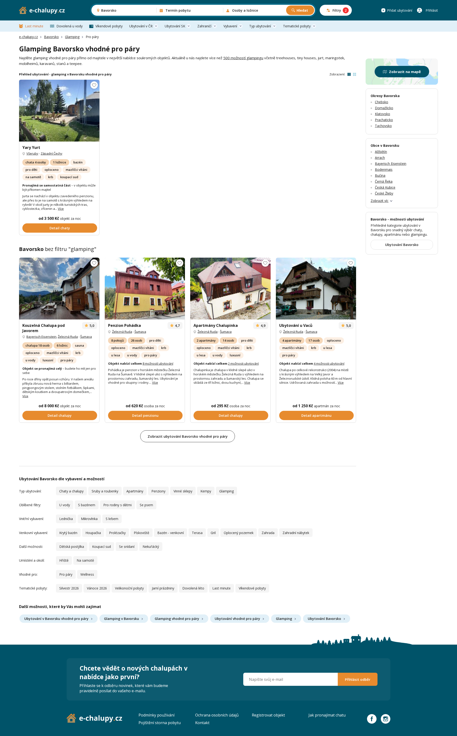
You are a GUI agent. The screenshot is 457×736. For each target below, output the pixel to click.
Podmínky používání (156, 715)
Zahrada (268, 532)
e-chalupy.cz (28, 36)
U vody (64, 505)
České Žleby (384, 193)
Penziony (158, 491)
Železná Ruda (68, 336)
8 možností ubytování (158, 363)
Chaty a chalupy (71, 491)
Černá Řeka (383, 181)
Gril (213, 532)
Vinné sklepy (183, 491)
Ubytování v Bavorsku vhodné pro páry (56, 618)
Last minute (34, 26)
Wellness (87, 574)
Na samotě (85, 560)
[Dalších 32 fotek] (230, 288)
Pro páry (65, 574)
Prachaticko (384, 120)
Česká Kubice (385, 187)
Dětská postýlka (71, 546)
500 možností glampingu (243, 57)
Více (61, 208)
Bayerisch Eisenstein (41, 336)
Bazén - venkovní (170, 532)
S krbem (112, 518)
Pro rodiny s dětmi (117, 505)
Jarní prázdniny (163, 588)
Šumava (86, 336)
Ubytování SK (175, 26)
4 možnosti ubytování (329, 363)
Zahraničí (204, 26)
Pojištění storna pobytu (160, 722)
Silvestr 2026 (69, 588)
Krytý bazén (68, 532)
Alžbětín (381, 151)
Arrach (380, 157)
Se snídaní (126, 546)
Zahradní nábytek (296, 532)
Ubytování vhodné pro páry (237, 618)
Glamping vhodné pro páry (177, 618)
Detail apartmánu (316, 415)
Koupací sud (101, 546)
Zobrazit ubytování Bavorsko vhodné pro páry (188, 436)
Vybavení (230, 26)
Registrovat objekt (268, 715)
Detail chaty (60, 228)
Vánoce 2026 (97, 588)
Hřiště (64, 560)
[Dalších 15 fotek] (59, 111)
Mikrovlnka (89, 518)
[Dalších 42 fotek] (59, 288)
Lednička (66, 518)
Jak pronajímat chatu (327, 715)
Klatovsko (382, 114)
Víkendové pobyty (109, 26)
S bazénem (86, 505)
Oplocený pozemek (238, 532)
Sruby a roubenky (105, 491)
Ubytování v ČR (141, 26)
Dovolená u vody (69, 26)
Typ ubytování (260, 26)
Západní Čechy (51, 153)
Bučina (380, 175)
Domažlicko (384, 108)
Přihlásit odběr (357, 679)
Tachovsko (383, 125)
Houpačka (93, 532)
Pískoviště (141, 532)
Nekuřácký (151, 546)
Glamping (72, 36)
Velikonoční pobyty (129, 588)
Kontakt (202, 722)
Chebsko (381, 102)
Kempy (205, 491)
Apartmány (134, 491)
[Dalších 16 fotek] (316, 288)
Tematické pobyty (297, 26)
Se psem (146, 505)
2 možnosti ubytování (243, 363)
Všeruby (32, 153)
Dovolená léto (193, 588)
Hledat (302, 10)
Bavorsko (51, 36)
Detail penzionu (145, 415)
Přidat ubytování (399, 10)
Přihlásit (432, 10)
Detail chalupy (60, 415)
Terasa (197, 532)
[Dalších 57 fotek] (145, 288)
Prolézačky (117, 532)
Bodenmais (383, 169)
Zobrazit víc (379, 200)
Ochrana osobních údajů (217, 715)
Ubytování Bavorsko (324, 618)
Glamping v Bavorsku (121, 618)
